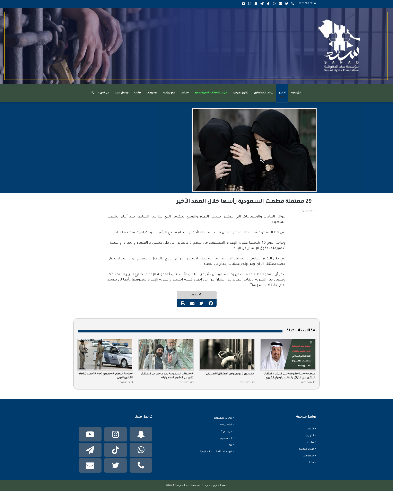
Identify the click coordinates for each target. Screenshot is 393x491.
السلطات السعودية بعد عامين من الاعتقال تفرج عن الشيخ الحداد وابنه (167, 376)
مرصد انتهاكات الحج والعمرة (210, 93)
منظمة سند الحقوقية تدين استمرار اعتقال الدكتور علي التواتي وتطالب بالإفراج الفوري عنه (289, 376)
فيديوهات (152, 93)
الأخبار (282, 93)
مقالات (185, 93)
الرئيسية (296, 93)
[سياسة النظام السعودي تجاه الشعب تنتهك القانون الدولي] (105, 354)
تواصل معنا (122, 93)
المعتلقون (226, 438)
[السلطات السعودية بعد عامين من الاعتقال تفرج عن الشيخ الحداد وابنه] (166, 354)
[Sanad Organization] (196, 46)
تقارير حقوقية (240, 93)
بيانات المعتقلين (263, 93)
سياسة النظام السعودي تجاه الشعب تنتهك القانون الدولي (105, 376)
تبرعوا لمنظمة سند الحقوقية (216, 451)
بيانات (137, 93)
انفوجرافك (169, 93)
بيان (229, 445)
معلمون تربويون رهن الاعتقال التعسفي (230, 374)
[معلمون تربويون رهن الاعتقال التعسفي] (227, 354)
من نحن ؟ (103, 93)
